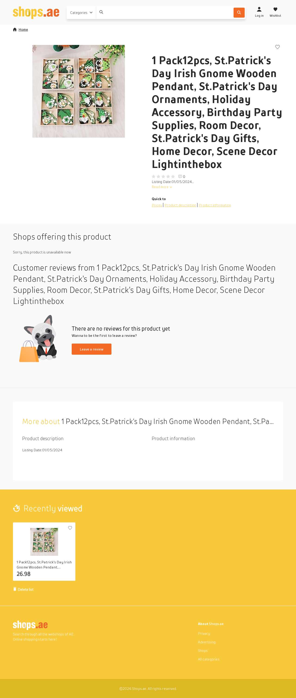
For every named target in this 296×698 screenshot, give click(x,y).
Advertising (207, 642)
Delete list (26, 589)
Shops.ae (216, 624)
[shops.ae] (36, 12)
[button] (78, 91)
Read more (160, 187)
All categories (208, 659)
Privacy (204, 633)
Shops (203, 650)
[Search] (239, 13)
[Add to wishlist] (277, 47)
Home (23, 29)
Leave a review (91, 349)
